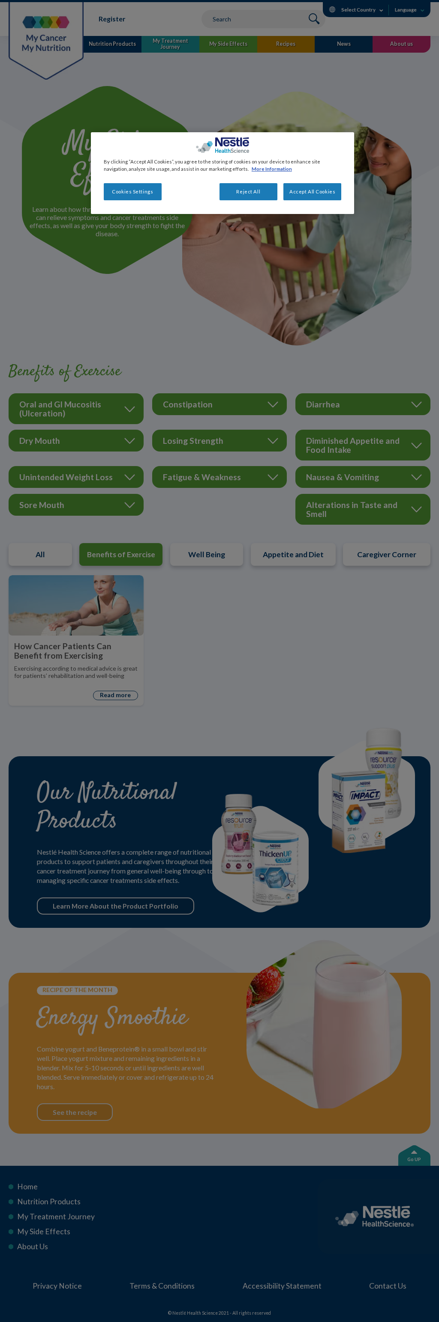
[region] (222, 173)
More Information (272, 169)
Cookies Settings (132, 191)
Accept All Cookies (312, 191)
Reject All (248, 191)
